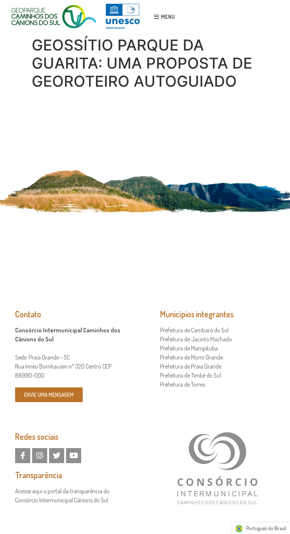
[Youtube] (73, 455)
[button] (164, 16)
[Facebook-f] (22, 455)
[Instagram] (39, 455)
